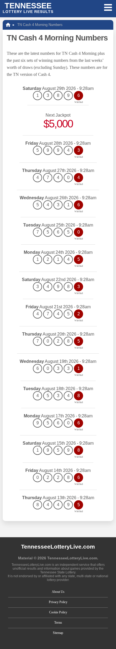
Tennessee (28, 7)
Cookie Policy (58, 612)
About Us (58, 592)
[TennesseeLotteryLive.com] (8, 25)
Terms (58, 622)
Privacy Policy (58, 602)
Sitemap (58, 633)
